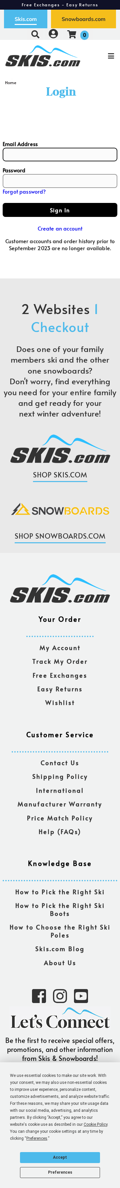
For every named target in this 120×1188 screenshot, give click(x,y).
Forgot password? (24, 191)
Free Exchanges (60, 675)
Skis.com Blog (60, 949)
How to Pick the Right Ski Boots (60, 910)
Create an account (60, 228)
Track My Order (60, 661)
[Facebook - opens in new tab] (39, 995)
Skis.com (26, 19)
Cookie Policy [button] (95, 1124)
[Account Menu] (53, 34)
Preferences (60, 1172)
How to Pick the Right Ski (60, 892)
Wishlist (60, 703)
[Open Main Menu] (100, 56)
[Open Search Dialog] (35, 34)
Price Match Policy (60, 818)
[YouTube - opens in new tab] (81, 995)
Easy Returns (60, 689)
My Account (60, 648)
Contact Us (60, 763)
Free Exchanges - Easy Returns (60, 5)
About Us (60, 963)
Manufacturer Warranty (60, 804)
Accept (60, 1157)
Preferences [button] (36, 1138)
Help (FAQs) (60, 832)
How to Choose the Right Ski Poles (60, 931)
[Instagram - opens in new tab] (60, 995)
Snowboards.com (83, 19)
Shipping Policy (60, 776)
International (60, 790)
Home (11, 82)
